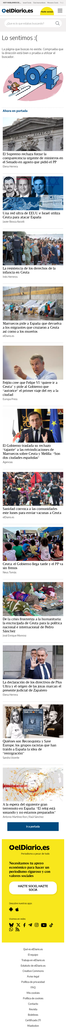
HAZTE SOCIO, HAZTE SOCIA (33, 888)
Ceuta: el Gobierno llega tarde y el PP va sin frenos (33, 566)
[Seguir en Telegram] (30, 925)
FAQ (33, 987)
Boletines (33, 1014)
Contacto (33, 1003)
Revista (33, 1009)
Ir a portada (33, 826)
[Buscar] (57, 23)
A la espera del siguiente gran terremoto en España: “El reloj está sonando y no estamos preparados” (29, 808)
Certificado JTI (33, 1020)
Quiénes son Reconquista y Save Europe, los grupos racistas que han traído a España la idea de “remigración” (29, 747)
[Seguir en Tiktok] (51, 925)
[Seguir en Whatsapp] (11, 929)
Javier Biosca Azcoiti (13, 221)
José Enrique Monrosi (14, 635)
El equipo (33, 954)
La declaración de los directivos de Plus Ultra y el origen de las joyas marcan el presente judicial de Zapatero (32, 686)
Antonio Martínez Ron (15, 816)
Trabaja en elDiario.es (33, 960)
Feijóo (62, 3)
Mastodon (33, 1025)
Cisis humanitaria (39, 3)
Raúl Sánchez (36, 816)
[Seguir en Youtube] (44, 925)
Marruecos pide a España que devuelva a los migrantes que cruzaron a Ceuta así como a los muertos (32, 327)
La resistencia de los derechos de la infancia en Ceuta (29, 270)
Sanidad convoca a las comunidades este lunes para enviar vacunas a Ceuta (32, 511)
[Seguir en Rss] (17, 929)
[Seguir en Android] (11, 909)
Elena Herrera (10, 166)
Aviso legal (33, 976)
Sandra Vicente (11, 757)
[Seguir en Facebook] (24, 925)
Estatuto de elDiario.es (33, 965)
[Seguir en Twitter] (18, 925)
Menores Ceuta (52, 3)
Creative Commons (33, 970)
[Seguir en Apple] (17, 909)
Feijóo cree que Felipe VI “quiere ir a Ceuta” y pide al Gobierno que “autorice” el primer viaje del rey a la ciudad (30, 388)
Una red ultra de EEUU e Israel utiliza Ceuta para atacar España (31, 215)
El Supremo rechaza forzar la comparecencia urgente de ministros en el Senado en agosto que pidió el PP (33, 158)
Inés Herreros (10, 276)
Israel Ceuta (27, 3)
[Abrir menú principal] (60, 10)
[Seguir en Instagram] (36, 925)
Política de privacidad (33, 981)
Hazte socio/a (47, 12)
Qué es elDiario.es (33, 949)
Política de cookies (33, 998)
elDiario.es (8, 335)
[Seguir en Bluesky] (11, 925)
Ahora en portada (15, 111)
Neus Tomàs (9, 572)
